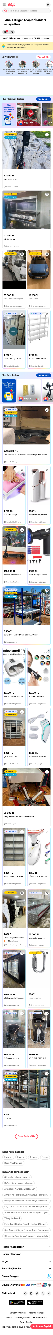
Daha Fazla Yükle (26, 1136)
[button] (4, 4)
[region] (27, 67)
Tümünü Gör (43, 57)
